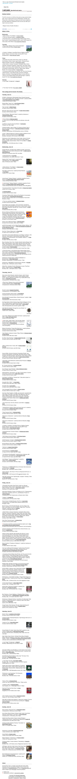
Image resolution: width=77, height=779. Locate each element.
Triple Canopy (5, 472)
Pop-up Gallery (12, 460)
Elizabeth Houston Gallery (7, 309)
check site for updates (19, 773)
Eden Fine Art (15, 160)
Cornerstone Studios (20, 748)
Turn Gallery (6, 171)
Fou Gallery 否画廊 (18, 87)
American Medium (12, 657)
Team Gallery (25, 304)
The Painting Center (21, 455)
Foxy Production (22, 714)
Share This (6, 6)
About (24, 777)
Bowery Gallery (21, 389)
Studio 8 (18, 81)
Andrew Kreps (19, 520)
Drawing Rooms (13, 681)
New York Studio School (11, 317)
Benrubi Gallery (21, 221)
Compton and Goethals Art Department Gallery (21, 638)
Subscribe (10, 777)
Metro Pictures (13, 107)
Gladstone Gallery (20, 37)
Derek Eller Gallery (21, 709)
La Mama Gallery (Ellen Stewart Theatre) (15, 179)
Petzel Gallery (20, 69)
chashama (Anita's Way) (7, 115)
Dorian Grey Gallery (27, 188)
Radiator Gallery (21, 606)
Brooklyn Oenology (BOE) (21, 564)
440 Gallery (11, 674)
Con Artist (14, 155)
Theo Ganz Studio (7, 477)
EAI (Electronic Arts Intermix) (16, 196)
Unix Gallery (16, 382)
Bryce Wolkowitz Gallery (22, 369)
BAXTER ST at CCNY (11, 278)
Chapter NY (10, 497)
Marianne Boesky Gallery (7, 378)
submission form (25, 768)
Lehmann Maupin (7, 191)
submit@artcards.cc (13, 768)
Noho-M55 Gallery (14, 622)
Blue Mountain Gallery (15, 55)
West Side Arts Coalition (18, 631)
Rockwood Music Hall (18, 730)
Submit (21, 777)
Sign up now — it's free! (8, 3)
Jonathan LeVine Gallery (15, 614)
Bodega (18, 508)
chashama (4, 544)
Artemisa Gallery (17, 412)
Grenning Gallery (14, 684)
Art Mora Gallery (14, 450)
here (15, 769)
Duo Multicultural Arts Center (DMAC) (11, 99)
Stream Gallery (17, 267)
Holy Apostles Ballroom (21, 539)
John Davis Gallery (21, 695)
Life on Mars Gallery (18, 582)
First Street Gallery (22, 436)
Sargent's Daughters (14, 290)
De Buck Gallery (5, 618)
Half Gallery (23, 123)
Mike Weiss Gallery (19, 373)
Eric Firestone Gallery (19, 103)
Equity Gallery (17, 47)
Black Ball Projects (14, 258)
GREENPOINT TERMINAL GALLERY (21, 595)
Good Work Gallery (10, 652)
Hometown (5, 669)
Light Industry (21, 134)
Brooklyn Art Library (12, 587)
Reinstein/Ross (13, 323)
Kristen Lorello (12, 734)
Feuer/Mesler (21, 293)
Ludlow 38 (27, 719)
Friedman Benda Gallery (20, 439)
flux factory (10, 601)
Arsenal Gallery (14, 246)
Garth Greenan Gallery (24, 357)
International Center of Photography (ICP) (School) (13, 550)
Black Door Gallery (20, 218)
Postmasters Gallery (20, 62)
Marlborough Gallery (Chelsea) (16, 408)
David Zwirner (20, 329)
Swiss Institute (20, 35)
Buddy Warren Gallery (7, 724)
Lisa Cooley (25, 501)
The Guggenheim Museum (20, 41)
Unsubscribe (16, 777)
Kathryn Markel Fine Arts (20, 338)
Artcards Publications (20, 775)
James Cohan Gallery (13, 447)
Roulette (28, 262)
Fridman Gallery (20, 737)
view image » (29, 51)
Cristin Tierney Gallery (24, 110)
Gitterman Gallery (14, 119)
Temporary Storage (13, 573)
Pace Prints (19, 231)
